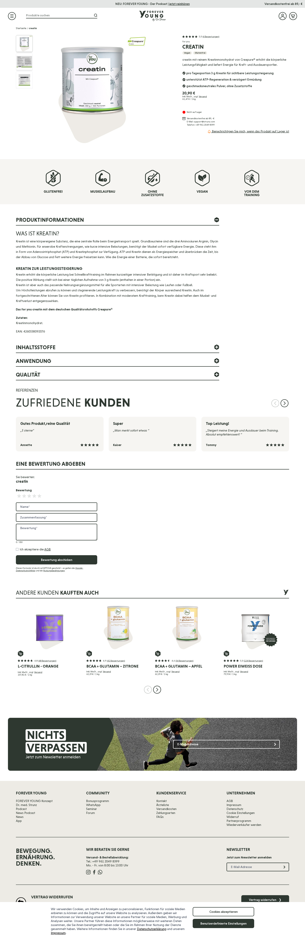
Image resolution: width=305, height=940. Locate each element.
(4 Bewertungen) (210, 36)
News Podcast (25, 813)
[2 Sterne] (24, 496)
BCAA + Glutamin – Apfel (178, 666)
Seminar (91, 809)
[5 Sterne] (39, 496)
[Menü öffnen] (12, 16)
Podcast (21, 809)
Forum (90, 813)
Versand (203, 96)
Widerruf (233, 817)
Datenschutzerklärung (151, 929)
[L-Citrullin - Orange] (49, 627)
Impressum (58, 933)
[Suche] (95, 15)
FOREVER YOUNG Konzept (34, 801)
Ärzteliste (162, 805)
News (20, 817)
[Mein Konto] (282, 16)
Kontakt (161, 801)
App (19, 821)
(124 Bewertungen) (253, 660)
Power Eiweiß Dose (243, 666)
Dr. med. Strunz (26, 805)
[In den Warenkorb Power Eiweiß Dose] (226, 654)
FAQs (160, 817)
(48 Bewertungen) (47, 660)
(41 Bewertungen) (116, 660)
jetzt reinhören (179, 4)
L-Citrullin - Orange (38, 666)
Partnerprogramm (239, 821)
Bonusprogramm (97, 801)
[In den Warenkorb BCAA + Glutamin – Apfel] (158, 654)
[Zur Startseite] (152, 16)
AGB (47, 549)
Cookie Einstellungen (241, 813)
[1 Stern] (19, 496)
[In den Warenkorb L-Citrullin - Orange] (20, 654)
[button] (200, 36)
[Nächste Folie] (284, 403)
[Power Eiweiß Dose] (255, 627)
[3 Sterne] (29, 496)
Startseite (21, 28)
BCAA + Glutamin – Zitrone (112, 666)
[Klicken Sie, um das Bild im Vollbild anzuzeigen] (106, 90)
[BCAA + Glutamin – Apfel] (187, 627)
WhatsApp (93, 805)
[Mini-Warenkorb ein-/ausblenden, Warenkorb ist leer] (293, 16)
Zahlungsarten (165, 813)
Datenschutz (235, 809)
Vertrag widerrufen (265, 900)
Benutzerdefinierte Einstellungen (223, 923)
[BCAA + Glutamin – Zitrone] (118, 627)
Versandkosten (166, 809)
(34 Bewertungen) (184, 660)
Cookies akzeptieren (223, 912)
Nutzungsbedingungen (54, 570)
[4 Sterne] (34, 496)
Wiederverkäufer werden (244, 825)
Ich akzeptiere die (35, 549)
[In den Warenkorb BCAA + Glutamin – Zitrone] (89, 654)
